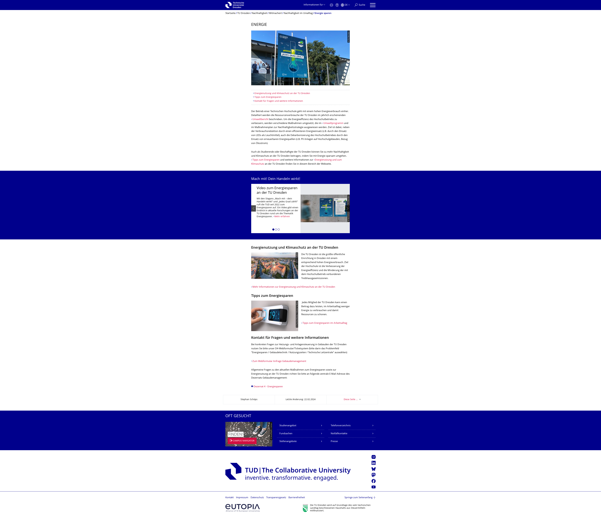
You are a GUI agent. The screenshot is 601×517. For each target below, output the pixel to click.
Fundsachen (285, 434)
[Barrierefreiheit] (337, 5)
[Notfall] (331, 5)
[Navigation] (373, 5)
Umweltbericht (260, 119)
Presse (334, 441)
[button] (273, 230)
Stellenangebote (288, 441)
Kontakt (229, 498)
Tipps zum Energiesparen (267, 97)
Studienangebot (287, 426)
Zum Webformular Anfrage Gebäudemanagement (279, 361)
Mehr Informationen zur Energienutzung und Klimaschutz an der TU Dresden (293, 287)
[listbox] (300, 208)
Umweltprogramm (333, 123)
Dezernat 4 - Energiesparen (268, 387)
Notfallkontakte (339, 434)
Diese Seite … (351, 400)
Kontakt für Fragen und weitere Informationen (278, 101)
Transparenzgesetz (276, 498)
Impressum (242, 498)
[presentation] (253, 208)
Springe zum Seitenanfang (358, 498)
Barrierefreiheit (296, 498)
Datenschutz (257, 498)
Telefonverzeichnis (341, 426)
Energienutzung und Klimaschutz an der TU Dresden (282, 93)
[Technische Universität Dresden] (234, 5)
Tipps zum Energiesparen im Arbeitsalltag (325, 323)
